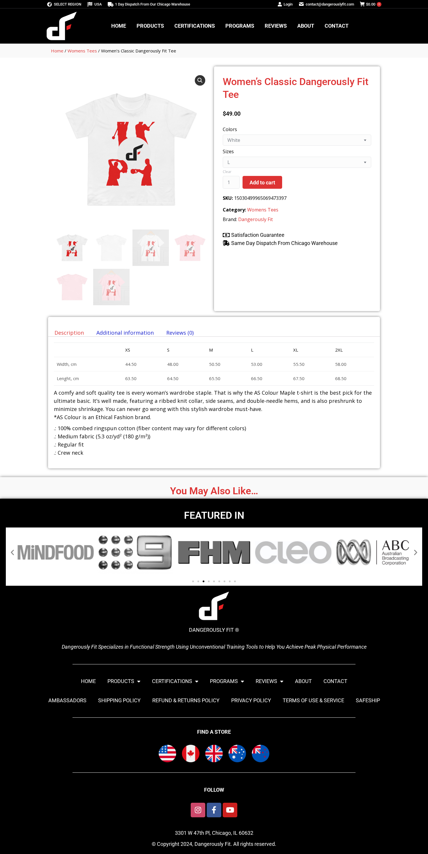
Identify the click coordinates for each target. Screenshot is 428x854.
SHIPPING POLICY (119, 700)
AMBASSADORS (67, 700)
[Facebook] (214, 810)
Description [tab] (69, 332)
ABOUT (303, 681)
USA (98, 4)
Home (57, 51)
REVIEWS (266, 681)
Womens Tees (82, 51)
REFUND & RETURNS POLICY (186, 700)
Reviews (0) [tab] (180, 332)
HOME (88, 681)
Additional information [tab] (125, 332)
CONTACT (335, 681)
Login (288, 4)
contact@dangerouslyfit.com (330, 4)
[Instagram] (198, 810)
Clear (227, 171)
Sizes (228, 151)
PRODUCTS (120, 681)
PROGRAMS (224, 681)
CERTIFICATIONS (172, 681)
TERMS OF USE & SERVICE (313, 700)
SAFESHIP (368, 700)
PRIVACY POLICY (251, 700)
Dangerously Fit (255, 219)
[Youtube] (230, 810)
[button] (200, 80)
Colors (230, 129)
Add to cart (262, 182)
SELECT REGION (67, 4)
